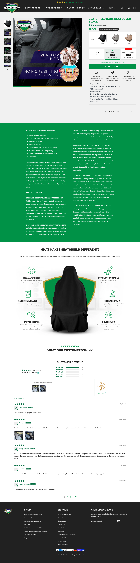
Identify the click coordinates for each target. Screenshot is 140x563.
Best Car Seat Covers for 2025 (33, 528)
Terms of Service (63, 544)
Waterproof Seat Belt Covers (32, 521)
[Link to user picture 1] (19, 435)
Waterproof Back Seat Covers (33, 518)
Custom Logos (76, 8)
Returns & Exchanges (64, 514)
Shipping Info (62, 521)
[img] (19, 404)
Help (110, 8)
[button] (94, 25)
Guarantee (61, 518)
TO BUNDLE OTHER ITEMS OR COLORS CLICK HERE (112, 62)
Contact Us (61, 524)
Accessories (54, 8)
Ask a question (112, 111)
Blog (25, 538)
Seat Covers (33, 8)
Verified (101, 393)
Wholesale (95, 8)
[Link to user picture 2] (29, 435)
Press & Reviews (63, 528)
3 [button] (70, 497)
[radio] (96, 54)
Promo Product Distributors (66, 534)
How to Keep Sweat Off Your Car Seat (35, 531)
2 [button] (67, 497)
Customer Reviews (30, 534)
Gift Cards (27, 524)
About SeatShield (63, 538)
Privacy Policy (62, 541)
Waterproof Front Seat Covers (33, 514)
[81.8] (101, 386)
